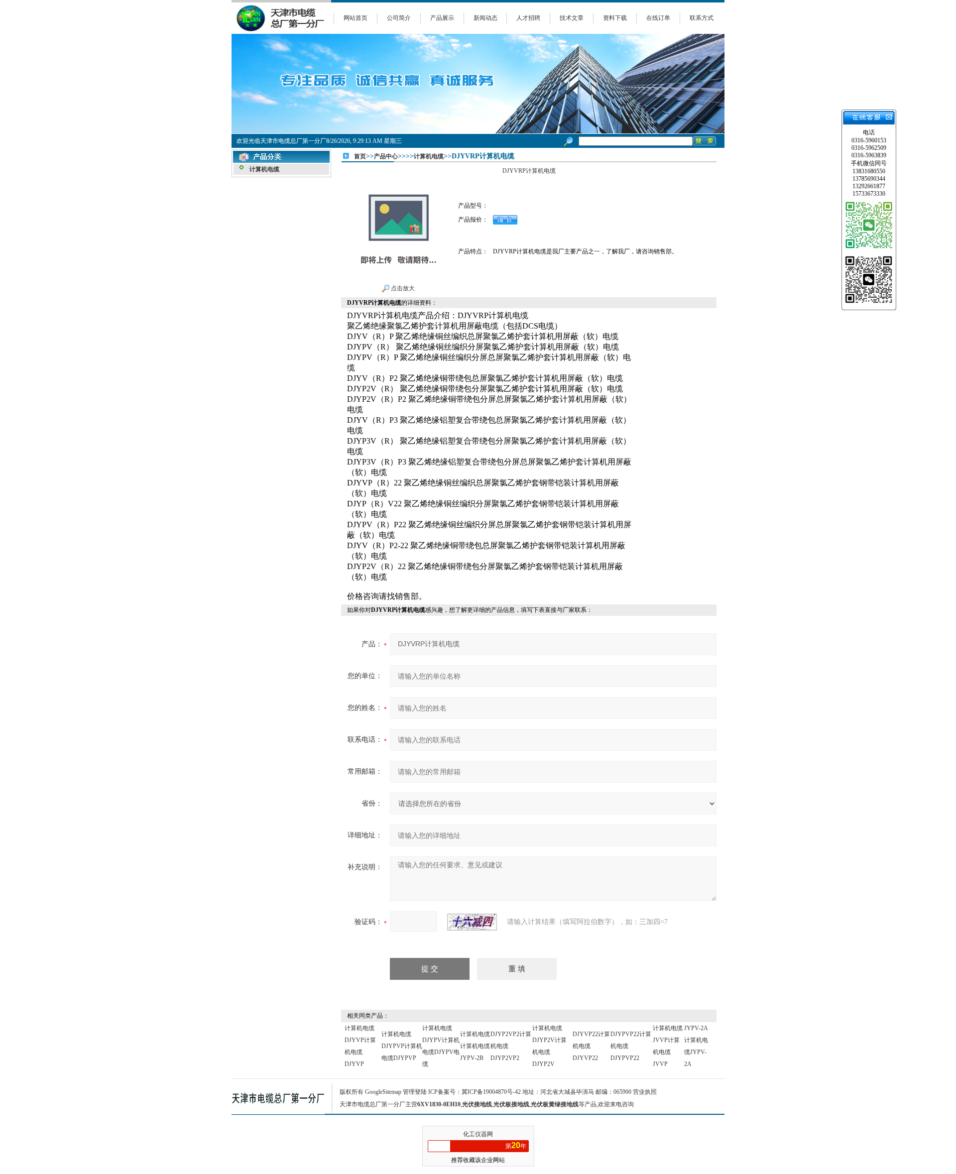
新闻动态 (485, 17)
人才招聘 (528, 17)
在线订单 (658, 17)
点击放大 (402, 288)
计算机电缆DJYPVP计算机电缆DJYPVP (401, 1046)
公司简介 (399, 17)
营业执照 (645, 1091)
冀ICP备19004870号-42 (491, 1091)
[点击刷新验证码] (472, 922)
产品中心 (386, 156)
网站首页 (355, 17)
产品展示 (442, 17)
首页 (360, 156)
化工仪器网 (478, 1134)
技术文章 (572, 17)
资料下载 (615, 17)
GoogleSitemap (383, 1091)
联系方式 (702, 17)
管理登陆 (415, 1091)
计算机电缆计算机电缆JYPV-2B (475, 1046)
